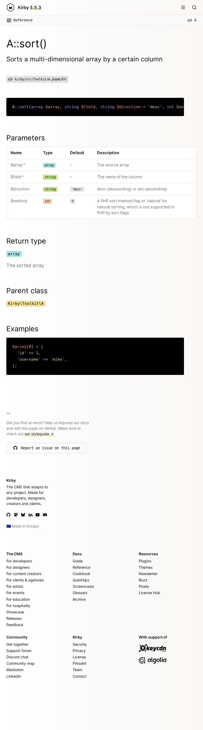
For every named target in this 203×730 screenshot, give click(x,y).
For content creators (23, 573)
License (79, 657)
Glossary (80, 592)
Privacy (79, 650)
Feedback (15, 624)
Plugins (145, 561)
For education (18, 599)
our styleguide (39, 433)
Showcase (15, 612)
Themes (146, 567)
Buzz (143, 580)
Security (80, 644)
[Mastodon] (15, 514)
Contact (79, 676)
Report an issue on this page (50, 449)
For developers (19, 561)
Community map (20, 663)
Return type (26, 241)
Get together (17, 644)
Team (77, 669)
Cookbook (81, 573)
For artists (14, 586)
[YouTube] (37, 514)
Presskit (79, 663)
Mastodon (15, 669)
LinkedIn (13, 676)
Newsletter (148, 573)
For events (15, 592)
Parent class (27, 290)
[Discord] (45, 514)
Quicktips (81, 580)
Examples (22, 328)
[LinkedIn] (30, 514)
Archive (79, 599)
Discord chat (17, 657)
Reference (23, 20)
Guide (78, 561)
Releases (14, 618)
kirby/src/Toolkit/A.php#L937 (41, 79)
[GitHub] (8, 514)
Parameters (25, 138)
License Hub (149, 592)
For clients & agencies (25, 580)
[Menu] (183, 7)
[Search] (194, 7)
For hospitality (18, 605)
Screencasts (83, 586)
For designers (18, 567)
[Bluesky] (23, 514)
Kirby (29, 7)
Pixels (144, 586)
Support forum (18, 650)
